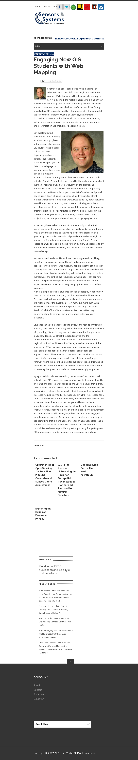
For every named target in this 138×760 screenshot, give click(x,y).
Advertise (39, 694)
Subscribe (39, 698)
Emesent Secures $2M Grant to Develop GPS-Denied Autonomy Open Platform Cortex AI (53, 609)
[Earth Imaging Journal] (80, 7)
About (37, 6)
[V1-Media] (73, 7)
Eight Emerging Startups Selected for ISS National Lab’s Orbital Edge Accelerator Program (56, 633)
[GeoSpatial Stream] (101, 7)
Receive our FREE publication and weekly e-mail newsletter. (55, 570)
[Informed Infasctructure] (94, 7)
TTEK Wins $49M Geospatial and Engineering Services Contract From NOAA (55, 621)
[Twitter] (66, 7)
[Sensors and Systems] (49, 23)
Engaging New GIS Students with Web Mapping (58, 65)
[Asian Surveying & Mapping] (87, 7)
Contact (47, 6)
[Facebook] (60, 7)
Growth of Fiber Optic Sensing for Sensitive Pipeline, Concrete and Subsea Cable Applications (44, 474)
